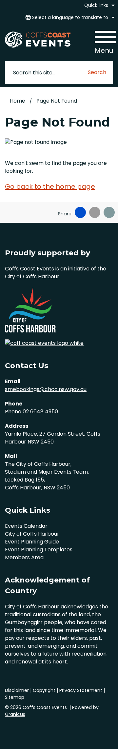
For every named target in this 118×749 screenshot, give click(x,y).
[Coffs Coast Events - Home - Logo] (37, 39)
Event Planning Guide (32, 541)
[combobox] (69, 17)
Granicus (15, 714)
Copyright (44, 690)
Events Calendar (26, 526)
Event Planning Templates (38, 549)
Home (17, 101)
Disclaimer (17, 690)
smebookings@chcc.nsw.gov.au (46, 389)
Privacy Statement (80, 690)
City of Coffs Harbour (32, 534)
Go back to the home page (50, 186)
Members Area (24, 557)
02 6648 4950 (40, 411)
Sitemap (14, 697)
